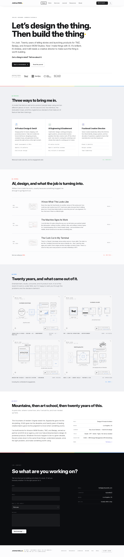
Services (56, 3)
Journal (64, 3)
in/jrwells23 (109, 492)
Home (44, 3)
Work (49, 3)
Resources (72, 3)
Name (13, 485)
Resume (87, 550)
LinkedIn (80, 550)
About (80, 3)
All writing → (107, 255)
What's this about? (18, 503)
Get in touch (102, 3)
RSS (24, 255)
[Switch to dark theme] (110, 3)
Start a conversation (21, 64)
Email (13, 494)
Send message (19, 531)
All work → (108, 381)
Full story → (109, 442)
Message (14, 512)
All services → (107, 159)
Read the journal (38, 64)
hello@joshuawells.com (105, 488)
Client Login (107, 550)
